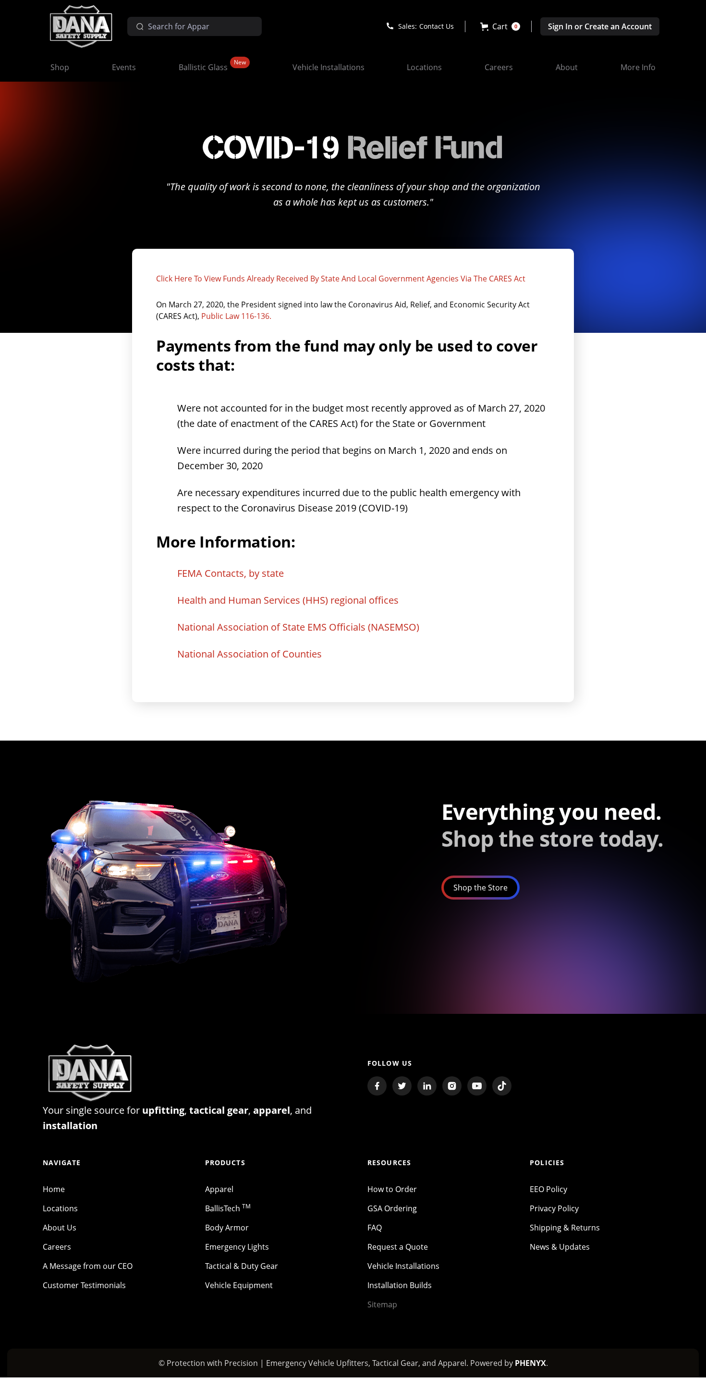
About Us (59, 1227)
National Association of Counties (249, 653)
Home (54, 1189)
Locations (60, 1208)
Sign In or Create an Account (600, 26)
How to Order (392, 1189)
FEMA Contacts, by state (230, 573)
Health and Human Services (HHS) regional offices (288, 600)
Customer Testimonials (84, 1285)
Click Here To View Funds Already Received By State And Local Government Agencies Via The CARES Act (340, 278)
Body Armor (227, 1227)
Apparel (219, 1189)
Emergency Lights (237, 1247)
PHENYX (530, 1363)
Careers (57, 1247)
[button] (500, 26)
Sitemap (382, 1304)
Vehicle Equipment (239, 1285)
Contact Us (436, 26)
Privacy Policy (554, 1208)
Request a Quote (397, 1247)
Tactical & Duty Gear (241, 1266)
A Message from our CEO (88, 1266)
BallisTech (228, 1208)
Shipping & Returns (565, 1227)
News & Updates (560, 1247)
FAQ (374, 1227)
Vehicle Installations (403, 1266)
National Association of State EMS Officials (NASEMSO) (298, 627)
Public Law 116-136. (236, 316)
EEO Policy (548, 1189)
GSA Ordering (392, 1208)
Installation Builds (399, 1285)
